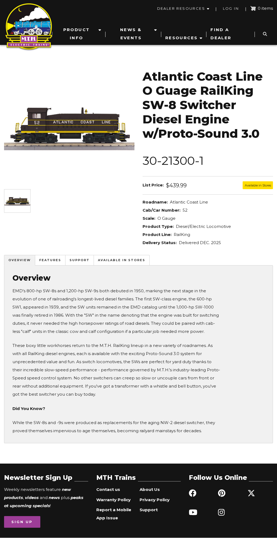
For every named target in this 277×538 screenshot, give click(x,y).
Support (80, 260)
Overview (19, 260)
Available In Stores (121, 260)
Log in (231, 8)
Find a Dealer (220, 33)
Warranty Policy (113, 499)
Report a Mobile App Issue (113, 513)
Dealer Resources (181, 8)
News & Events (130, 33)
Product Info (76, 33)
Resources (181, 37)
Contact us (108, 489)
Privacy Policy (155, 499)
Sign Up (22, 522)
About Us (150, 489)
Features (50, 260)
